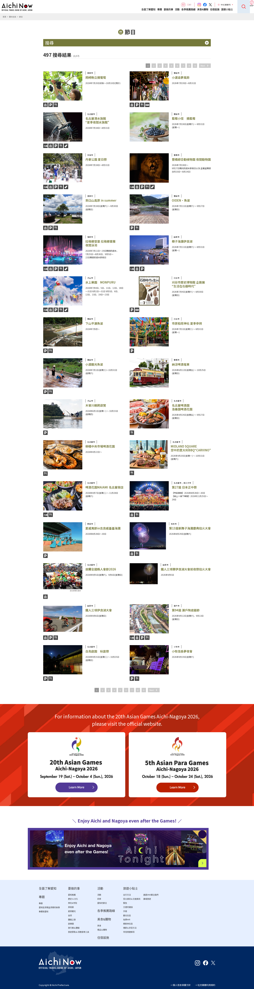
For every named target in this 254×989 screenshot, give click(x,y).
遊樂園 (71, 924)
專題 (159, 9)
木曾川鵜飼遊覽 (95, 405)
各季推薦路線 (188, 9)
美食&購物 (202, 9)
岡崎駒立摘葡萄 (95, 77)
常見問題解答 (129, 932)
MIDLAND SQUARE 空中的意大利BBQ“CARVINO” (191, 448)
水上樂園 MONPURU (100, 282)
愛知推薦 (72, 895)
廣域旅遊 (147, 899)
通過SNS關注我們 (150, 895)
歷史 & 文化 (73, 899)
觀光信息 (12, 16)
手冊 (125, 911)
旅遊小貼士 (227, 9)
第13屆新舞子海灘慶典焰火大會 (190, 528)
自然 (70, 915)
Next (202, 65)
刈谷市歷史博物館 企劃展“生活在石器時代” (188, 284)
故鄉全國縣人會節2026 (100, 569)
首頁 (4, 16)
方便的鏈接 (128, 907)
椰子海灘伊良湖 (182, 241)
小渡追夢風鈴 (180, 77)
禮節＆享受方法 (130, 928)
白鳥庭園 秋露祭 (97, 651)
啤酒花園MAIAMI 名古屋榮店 (104, 487)
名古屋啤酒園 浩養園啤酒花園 (182, 407)
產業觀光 (72, 911)
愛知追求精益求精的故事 (49, 907)
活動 (177, 9)
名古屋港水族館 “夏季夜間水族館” (97, 120)
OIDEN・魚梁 (181, 200)
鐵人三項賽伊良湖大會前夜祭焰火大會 (186, 569)
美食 (99, 926)
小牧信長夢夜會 (182, 651)
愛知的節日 (102, 903)
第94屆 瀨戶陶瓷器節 (186, 610)
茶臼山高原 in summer (100, 200)
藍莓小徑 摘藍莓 (183, 118)
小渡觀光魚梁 (94, 364)
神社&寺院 (72, 903)
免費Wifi (126, 920)
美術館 (71, 907)
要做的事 (168, 9)
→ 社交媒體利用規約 (205, 985)
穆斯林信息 (128, 924)
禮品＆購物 (102, 930)
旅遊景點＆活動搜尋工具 (78, 932)
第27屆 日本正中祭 (184, 487)
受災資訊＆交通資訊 (131, 899)
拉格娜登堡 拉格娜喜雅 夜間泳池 (100, 243)
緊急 (125, 903)
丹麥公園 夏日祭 (96, 159)
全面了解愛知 (148, 9)
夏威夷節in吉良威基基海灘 (103, 528)
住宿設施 (214, 9)
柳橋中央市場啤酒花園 (100, 446)
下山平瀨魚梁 (94, 323)
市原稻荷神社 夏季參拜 (187, 323)
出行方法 (127, 895)
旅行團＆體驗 (74, 928)
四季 (99, 899)
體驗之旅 (72, 920)
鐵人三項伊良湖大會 (98, 610)
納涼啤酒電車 (180, 364)
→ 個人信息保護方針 (180, 985)
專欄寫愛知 (43, 911)
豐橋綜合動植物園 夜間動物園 (191, 159)
